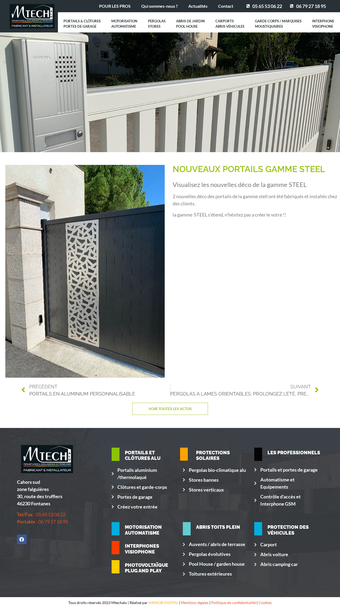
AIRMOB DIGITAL (163, 602)
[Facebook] (22, 539)
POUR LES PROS (115, 6)
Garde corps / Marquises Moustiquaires (278, 23)
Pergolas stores (156, 23)
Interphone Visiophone (323, 23)
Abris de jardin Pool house (190, 23)
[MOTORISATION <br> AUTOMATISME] (115, 528)
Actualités (197, 6)
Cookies (265, 602)
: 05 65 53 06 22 (41, 514)
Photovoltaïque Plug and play (146, 568)
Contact (225, 6)
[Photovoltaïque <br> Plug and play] (115, 566)
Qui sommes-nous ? (159, 6)
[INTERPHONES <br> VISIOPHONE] (115, 547)
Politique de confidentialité (233, 602)
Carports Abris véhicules (229, 23)
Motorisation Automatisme (124, 23)
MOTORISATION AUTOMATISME (143, 530)
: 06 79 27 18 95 (42, 521)
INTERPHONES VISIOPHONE (142, 549)
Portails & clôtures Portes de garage (82, 23)
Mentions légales (195, 602)
